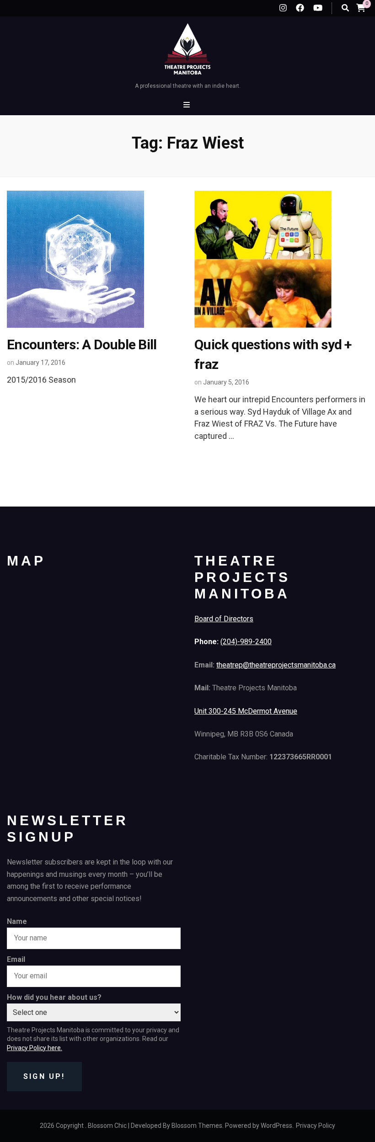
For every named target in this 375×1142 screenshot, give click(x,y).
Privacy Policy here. (34, 1047)
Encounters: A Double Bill (81, 344)
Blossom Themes (196, 1125)
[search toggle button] (345, 8)
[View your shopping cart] (360, 7)
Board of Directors (223, 618)
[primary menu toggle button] (187, 105)
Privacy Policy (315, 1125)
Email (16, 959)
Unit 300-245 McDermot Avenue (245, 711)
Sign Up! (44, 1076)
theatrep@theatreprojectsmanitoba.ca (276, 665)
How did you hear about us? (54, 997)
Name (17, 921)
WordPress (276, 1125)
